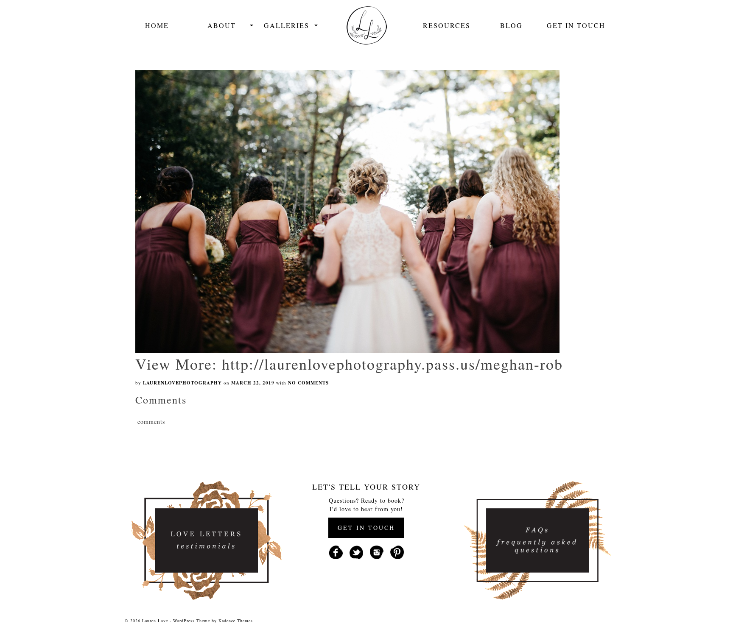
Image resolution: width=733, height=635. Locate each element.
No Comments (308, 382)
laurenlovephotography (182, 382)
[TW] (356, 551)
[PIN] (397, 551)
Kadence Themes (235, 621)
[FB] (336, 551)
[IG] (376, 551)
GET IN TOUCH (366, 528)
